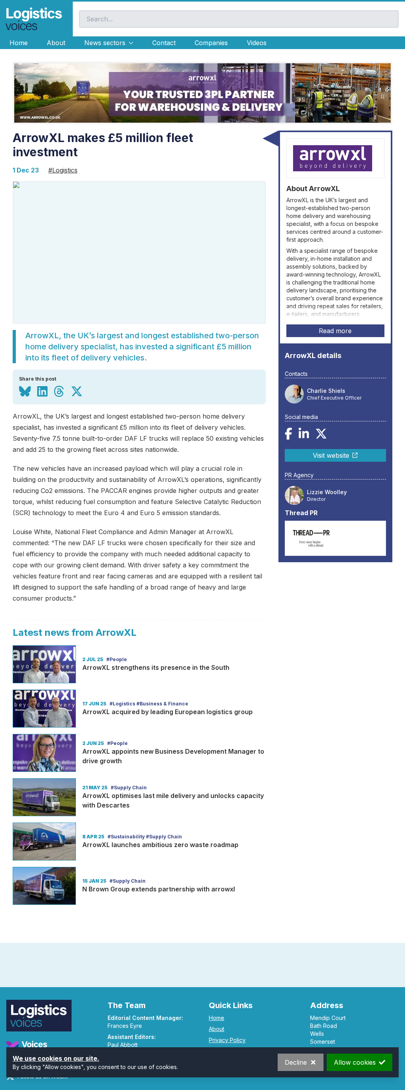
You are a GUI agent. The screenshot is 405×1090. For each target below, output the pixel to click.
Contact (164, 43)
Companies (211, 43)
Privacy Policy (227, 1040)
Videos (257, 43)
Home (18, 43)
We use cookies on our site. (56, 1058)
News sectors (104, 43)
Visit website (331, 455)
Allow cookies (355, 1062)
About (56, 43)
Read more (335, 331)
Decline (296, 1062)
